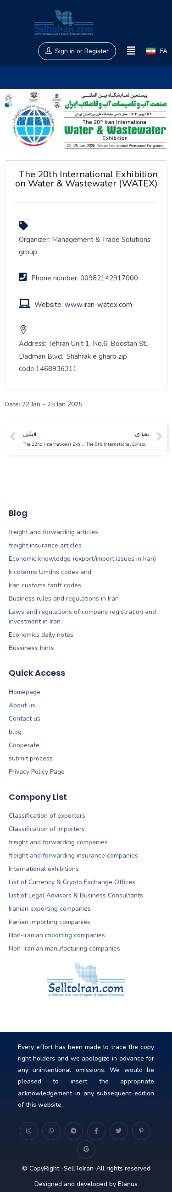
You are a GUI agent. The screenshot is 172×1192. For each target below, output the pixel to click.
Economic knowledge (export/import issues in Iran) (82, 558)
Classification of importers (47, 829)
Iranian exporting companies (50, 908)
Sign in (65, 51)
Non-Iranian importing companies (57, 935)
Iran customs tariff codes (45, 585)
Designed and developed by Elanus (86, 1184)
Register (96, 51)
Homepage (24, 692)
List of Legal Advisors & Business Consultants (76, 895)
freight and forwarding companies (58, 842)
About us (22, 705)
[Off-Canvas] (131, 51)
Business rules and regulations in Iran (64, 598)
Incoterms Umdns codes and (50, 572)
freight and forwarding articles (53, 532)
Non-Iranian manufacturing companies (64, 948)
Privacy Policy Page (37, 771)
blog (15, 731)
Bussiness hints (31, 648)
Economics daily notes (41, 634)
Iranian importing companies (49, 922)
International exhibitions (44, 868)
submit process (31, 758)
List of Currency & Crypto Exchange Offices (72, 882)
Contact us (24, 718)
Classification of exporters (47, 815)
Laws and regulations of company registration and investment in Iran (82, 616)
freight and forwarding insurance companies (73, 855)
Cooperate (24, 745)
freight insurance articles (45, 545)
